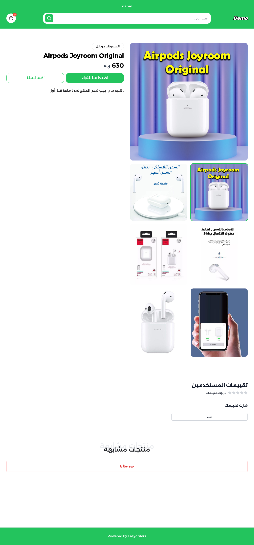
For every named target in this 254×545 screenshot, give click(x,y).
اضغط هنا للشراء (95, 78)
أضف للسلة (35, 78)
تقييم (209, 416)
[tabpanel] (189, 102)
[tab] (219, 192)
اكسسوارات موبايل (108, 46)
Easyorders (137, 536)
